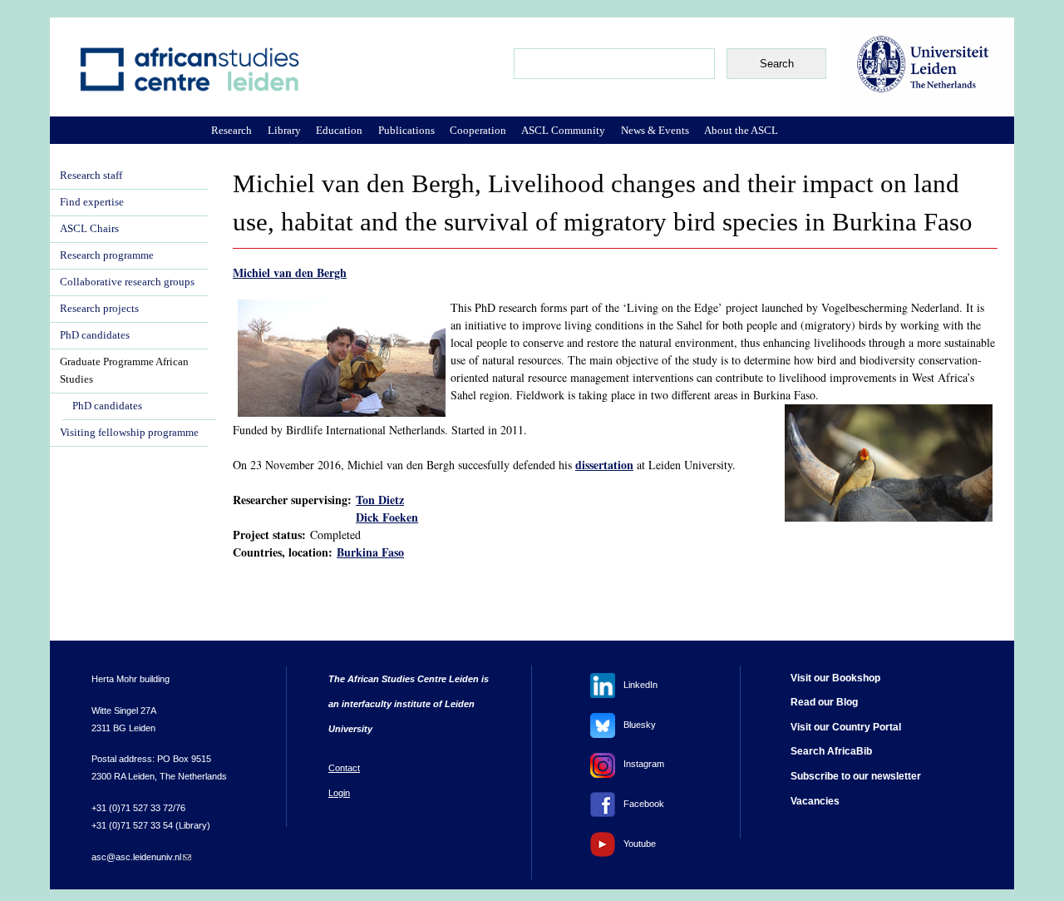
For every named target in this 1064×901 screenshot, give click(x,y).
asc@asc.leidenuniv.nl (141, 857)
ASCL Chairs (89, 229)
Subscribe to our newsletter (856, 776)
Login (339, 793)
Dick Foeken (387, 517)
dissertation (604, 464)
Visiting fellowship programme (129, 432)
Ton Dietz (380, 499)
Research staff (91, 175)
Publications (406, 130)
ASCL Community (563, 130)
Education (339, 130)
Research (231, 130)
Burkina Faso (370, 552)
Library (284, 130)
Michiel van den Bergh (290, 272)
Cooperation (478, 130)
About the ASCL (741, 130)
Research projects (99, 308)
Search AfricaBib (831, 751)
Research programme (107, 255)
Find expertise (92, 202)
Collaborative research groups (127, 282)
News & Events (655, 130)
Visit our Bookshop (835, 678)
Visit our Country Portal (846, 727)
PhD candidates (95, 335)
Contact (344, 768)
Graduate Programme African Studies (124, 370)
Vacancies (815, 801)
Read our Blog (824, 702)
